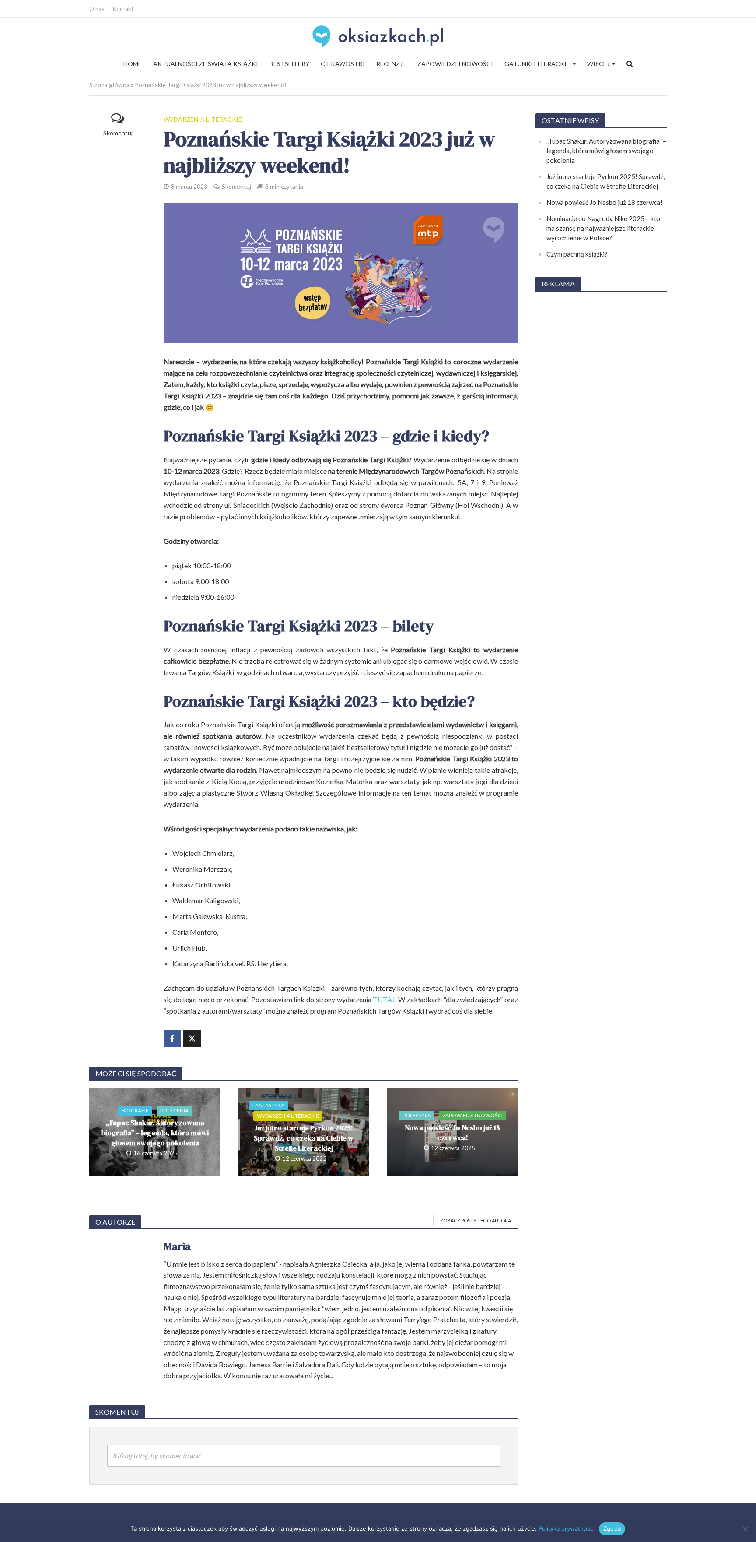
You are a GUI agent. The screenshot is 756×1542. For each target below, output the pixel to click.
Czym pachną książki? (577, 254)
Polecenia (174, 1110)
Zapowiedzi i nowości (455, 63)
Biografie (135, 1110)
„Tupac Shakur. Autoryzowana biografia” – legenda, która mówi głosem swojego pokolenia (155, 1133)
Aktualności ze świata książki (205, 63)
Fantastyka (268, 1105)
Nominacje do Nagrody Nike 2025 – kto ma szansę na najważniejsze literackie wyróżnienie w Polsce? (603, 228)
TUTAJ (384, 999)
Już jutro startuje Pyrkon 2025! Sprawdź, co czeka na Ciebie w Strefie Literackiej (304, 1138)
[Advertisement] (601, 430)
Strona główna (109, 84)
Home (132, 63)
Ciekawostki (343, 63)
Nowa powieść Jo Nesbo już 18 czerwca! (452, 1132)
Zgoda (612, 1528)
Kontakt (123, 8)
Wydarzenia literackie (203, 119)
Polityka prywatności (567, 1528)
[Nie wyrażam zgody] (745, 1528)
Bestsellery (289, 63)
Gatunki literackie (537, 63)
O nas (96, 8)
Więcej (598, 63)
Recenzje (391, 63)
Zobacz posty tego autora (475, 1220)
